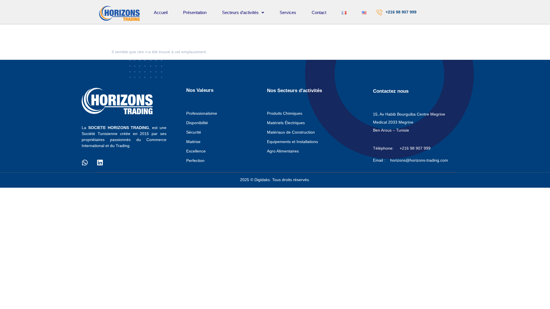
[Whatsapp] (84, 162)
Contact (319, 12)
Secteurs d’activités (240, 12)
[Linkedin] (100, 162)
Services (288, 12)
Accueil (161, 12)
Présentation (195, 12)
